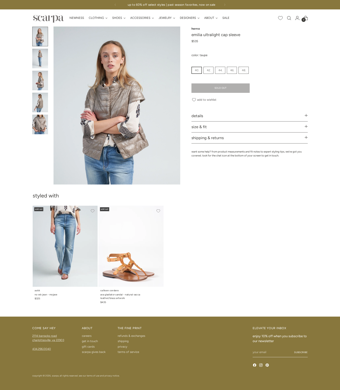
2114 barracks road (44, 336)
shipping (123, 341)
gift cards (88, 346)
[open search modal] (289, 18)
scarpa (55, 375)
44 (220, 70)
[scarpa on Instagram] (261, 365)
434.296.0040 (41, 349)
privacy (122, 346)
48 (243, 70)
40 (197, 70)
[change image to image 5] (40, 124)
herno (195, 28)
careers (86, 336)
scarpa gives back (93, 352)
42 (208, 70)
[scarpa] (48, 18)
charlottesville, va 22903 (48, 340)
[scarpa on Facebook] (255, 365)
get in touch (90, 341)
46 (232, 70)
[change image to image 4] (40, 102)
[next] (224, 4)
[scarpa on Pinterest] (267, 365)
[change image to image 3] (40, 80)
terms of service (128, 352)
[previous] (115, 4)
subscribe (301, 352)
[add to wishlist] (92, 211)
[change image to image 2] (40, 58)
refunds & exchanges (131, 336)
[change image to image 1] (40, 36)
